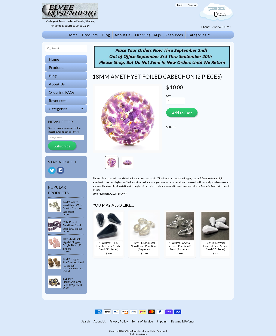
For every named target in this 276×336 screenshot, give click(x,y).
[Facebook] (60, 170)
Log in (180, 5)
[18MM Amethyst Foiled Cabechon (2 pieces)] (111, 162)
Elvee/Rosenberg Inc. (136, 331)
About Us (122, 34)
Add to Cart (182, 113)
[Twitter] (52, 170)
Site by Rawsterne (138, 334)
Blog (106, 34)
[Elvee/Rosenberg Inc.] (70, 16)
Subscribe (62, 146)
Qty (168, 95)
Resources (174, 34)
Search (85, 321)
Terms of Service (142, 321)
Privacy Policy (118, 321)
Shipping (161, 321)
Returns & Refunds (183, 321)
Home (72, 34)
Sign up (192, 5)
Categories (196, 34)
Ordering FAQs (148, 34)
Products (90, 34)
